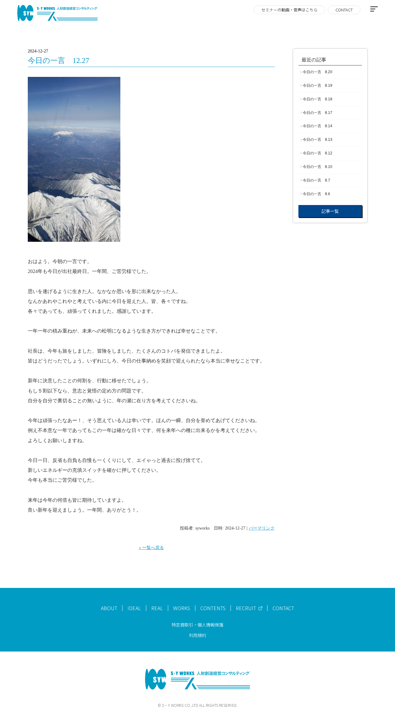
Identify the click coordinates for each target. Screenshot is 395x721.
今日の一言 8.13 (317, 139)
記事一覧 (330, 211)
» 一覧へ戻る (151, 547)
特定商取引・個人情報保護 (197, 625)
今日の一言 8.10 (317, 167)
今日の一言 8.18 (317, 99)
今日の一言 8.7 (316, 180)
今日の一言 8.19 (317, 85)
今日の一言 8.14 (317, 126)
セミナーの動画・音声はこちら (289, 10)
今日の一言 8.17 (317, 113)
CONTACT (344, 10)
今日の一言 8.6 (316, 194)
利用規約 (197, 635)
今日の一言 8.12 (317, 153)
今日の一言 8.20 (317, 72)
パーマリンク (262, 528)
